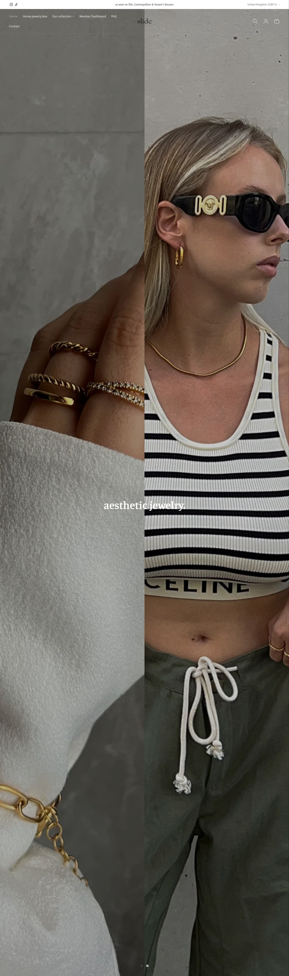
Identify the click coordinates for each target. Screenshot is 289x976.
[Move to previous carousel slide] (141, 966)
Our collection (61, 16)
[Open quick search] (255, 21)
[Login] (266, 21)
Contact (14, 26)
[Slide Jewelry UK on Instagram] (11, 4)
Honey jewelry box (35, 16)
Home (13, 16)
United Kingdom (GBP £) (262, 4)
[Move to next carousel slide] (147, 966)
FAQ (114, 16)
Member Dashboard (92, 16)
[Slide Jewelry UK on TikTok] (16, 4)
